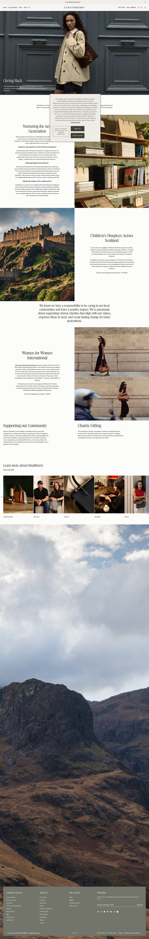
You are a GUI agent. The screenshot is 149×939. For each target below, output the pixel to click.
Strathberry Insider (74, 903)
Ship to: (131, 7)
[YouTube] (104, 912)
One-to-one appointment (13, 906)
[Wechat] (111, 912)
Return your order (11, 900)
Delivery (8, 908)
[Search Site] (29, 7)
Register (71, 900)
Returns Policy (10, 911)
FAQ (7, 914)
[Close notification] (145, 2)
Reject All (77, 128)
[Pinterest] (108, 912)
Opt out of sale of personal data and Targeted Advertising (61, 131)
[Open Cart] (145, 7)
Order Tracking (10, 897)
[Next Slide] (147, 497)
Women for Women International (25, 365)
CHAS (104, 248)
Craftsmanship (44, 911)
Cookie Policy (75, 122)
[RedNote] (117, 912)
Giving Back (43, 917)
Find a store (43, 897)
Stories (41, 906)
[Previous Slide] (1, 497)
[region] (75, 118)
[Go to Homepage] (74, 7)
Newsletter (43, 903)
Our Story (42, 900)
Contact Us (9, 903)
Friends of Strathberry (46, 908)
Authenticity (9, 920)
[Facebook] (98, 912)
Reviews (42, 920)
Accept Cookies (77, 135)
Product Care (10, 917)
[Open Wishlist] (141, 7)
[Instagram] (101, 912)
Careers (42, 923)
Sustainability (43, 914)
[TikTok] (114, 912)
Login (70, 897)
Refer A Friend (73, 906)
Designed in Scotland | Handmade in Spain (73, 2)
